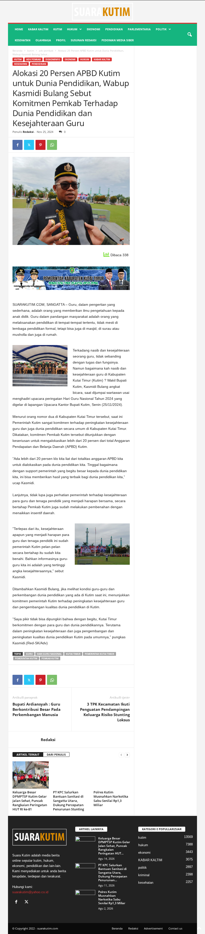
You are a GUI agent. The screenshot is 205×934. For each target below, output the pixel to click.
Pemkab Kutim (50, 658)
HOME (19, 29)
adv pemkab (46, 50)
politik (161, 29)
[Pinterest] (41, 145)
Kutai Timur (73, 654)
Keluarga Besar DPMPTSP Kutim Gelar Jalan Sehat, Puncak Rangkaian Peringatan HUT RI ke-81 (29, 800)
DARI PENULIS (56, 754)
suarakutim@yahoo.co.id (30, 892)
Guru (29, 654)
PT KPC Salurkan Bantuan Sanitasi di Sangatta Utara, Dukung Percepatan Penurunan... (112, 872)
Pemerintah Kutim (26, 658)
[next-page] (127, 754)
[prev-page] (121, 754)
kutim (57, 29)
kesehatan (22, 40)
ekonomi (93, 29)
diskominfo (53, 59)
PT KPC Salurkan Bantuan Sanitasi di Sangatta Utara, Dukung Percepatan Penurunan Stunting (68, 800)
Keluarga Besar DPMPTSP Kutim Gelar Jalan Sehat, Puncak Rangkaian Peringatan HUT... (114, 845)
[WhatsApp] (52, 145)
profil (61, 40)
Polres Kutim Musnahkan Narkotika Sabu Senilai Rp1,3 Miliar (111, 798)
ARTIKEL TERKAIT (27, 754)
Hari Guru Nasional (49, 654)
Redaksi (28, 132)
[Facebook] (17, 145)
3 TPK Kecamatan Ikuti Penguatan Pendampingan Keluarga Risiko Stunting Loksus (105, 712)
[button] (189, 34)
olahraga (43, 40)
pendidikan (114, 29)
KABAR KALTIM (38, 29)
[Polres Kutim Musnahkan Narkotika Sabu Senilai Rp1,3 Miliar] (112, 774)
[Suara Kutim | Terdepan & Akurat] (102, 11)
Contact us (175, 928)
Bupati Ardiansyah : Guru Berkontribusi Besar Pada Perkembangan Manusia (36, 709)
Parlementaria (139, 29)
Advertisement (153, 928)
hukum (72, 29)
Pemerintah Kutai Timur (99, 654)
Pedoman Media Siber (118, 40)
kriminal (144, 875)
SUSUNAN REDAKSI (83, 40)
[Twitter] (29, 145)
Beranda (17, 50)
